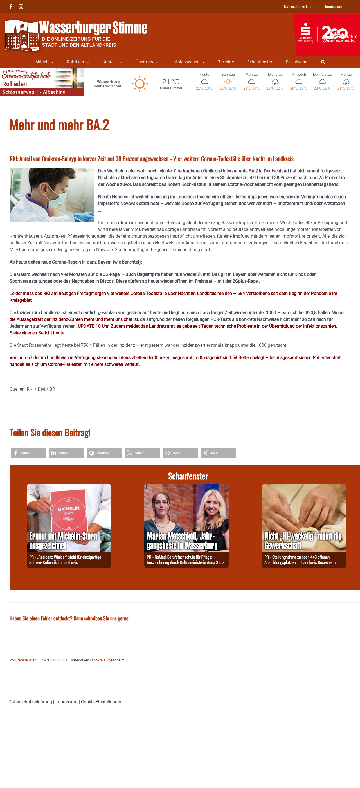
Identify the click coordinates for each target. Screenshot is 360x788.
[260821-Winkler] (69, 487)
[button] (323, 61)
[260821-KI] (304, 487)
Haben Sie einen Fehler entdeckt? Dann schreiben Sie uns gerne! (70, 618)
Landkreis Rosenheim (107, 660)
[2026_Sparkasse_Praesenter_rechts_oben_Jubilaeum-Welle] (326, 16)
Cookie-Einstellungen (101, 701)
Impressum (66, 701)
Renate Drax (26, 660)
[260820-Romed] (186, 487)
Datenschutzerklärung (30, 701)
